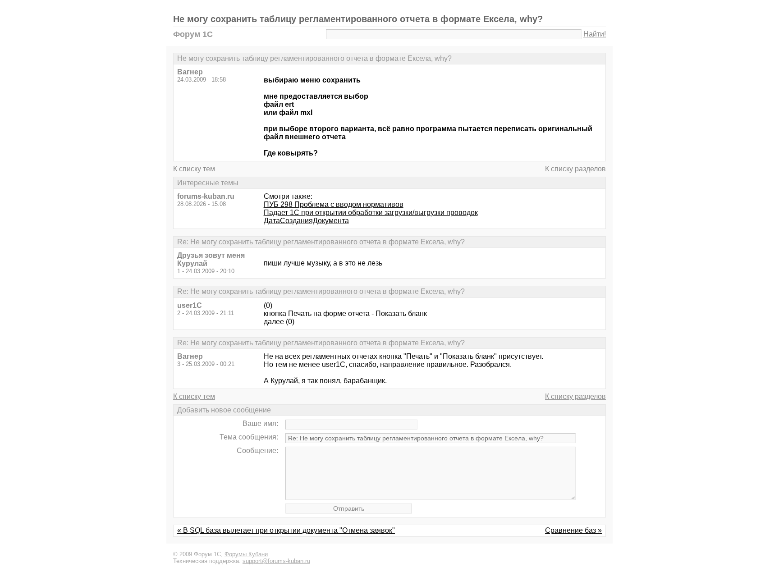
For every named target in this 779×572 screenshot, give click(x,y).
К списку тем (194, 169)
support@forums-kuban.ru (276, 561)
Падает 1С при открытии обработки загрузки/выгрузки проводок (371, 212)
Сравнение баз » (573, 530)
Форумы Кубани (246, 554)
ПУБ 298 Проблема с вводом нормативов (333, 204)
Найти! (594, 34)
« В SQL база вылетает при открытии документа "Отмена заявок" (286, 530)
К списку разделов (575, 169)
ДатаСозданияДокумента (306, 220)
